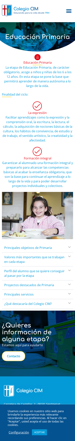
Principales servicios (19, 294)
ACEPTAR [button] (39, 432)
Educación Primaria (37, 62)
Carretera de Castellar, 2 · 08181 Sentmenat (32, 404)
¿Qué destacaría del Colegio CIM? (28, 304)
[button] (68, 11)
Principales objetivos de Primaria (28, 248)
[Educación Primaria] (37, 57)
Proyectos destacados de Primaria (29, 285)
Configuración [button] (19, 432)
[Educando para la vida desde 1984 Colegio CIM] (26, 17)
